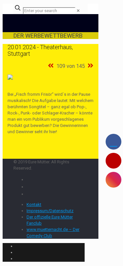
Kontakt (34, 204)
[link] (78, 10)
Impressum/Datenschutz (50, 210)
